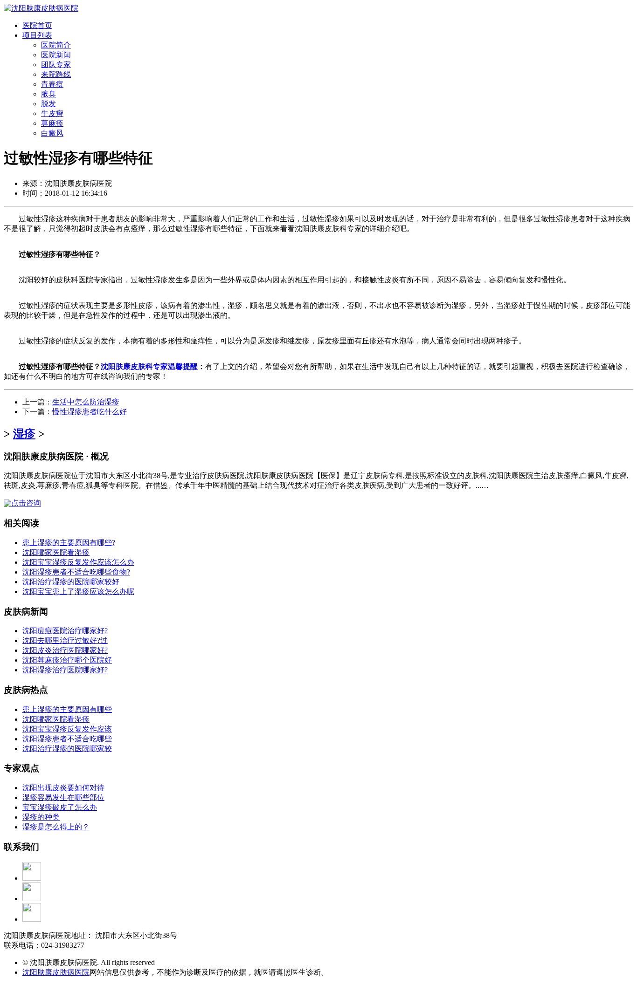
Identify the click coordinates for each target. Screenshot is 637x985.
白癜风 (52, 133)
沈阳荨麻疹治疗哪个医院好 (67, 660)
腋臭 (48, 94)
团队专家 (56, 64)
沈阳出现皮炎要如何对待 (63, 788)
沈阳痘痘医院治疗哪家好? (65, 631)
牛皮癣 (52, 113)
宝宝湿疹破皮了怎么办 (59, 807)
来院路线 (56, 74)
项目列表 (37, 35)
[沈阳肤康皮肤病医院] (41, 8)
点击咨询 (26, 503)
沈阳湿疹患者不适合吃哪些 (67, 739)
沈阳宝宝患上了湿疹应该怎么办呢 (78, 591)
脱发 (48, 104)
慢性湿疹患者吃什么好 (89, 412)
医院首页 (37, 25)
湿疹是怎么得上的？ (56, 827)
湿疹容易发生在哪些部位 (63, 797)
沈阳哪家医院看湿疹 (56, 552)
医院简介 (56, 45)
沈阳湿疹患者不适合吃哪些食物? (76, 572)
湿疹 (24, 434)
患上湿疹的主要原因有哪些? (68, 543)
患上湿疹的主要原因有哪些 (67, 709)
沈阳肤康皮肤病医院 (56, 972)
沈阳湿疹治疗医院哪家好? (65, 670)
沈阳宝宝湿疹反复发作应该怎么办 (78, 562)
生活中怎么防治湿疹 (85, 402)
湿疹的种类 (41, 817)
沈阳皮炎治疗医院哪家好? (65, 650)
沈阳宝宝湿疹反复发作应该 (67, 729)
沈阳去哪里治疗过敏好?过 (65, 640)
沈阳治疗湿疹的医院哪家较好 (70, 582)
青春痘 (52, 84)
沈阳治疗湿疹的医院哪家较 (67, 748)
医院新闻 (56, 55)
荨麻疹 (52, 123)
